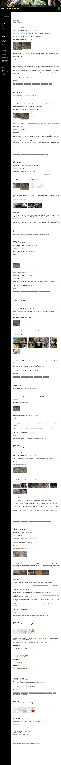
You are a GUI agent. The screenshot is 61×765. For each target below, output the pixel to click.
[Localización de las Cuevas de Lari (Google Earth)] (16, 408)
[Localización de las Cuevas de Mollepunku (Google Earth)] (16, 470)
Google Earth (47, 33)
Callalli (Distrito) (25, 521)
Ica (2, 63)
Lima (3, 67)
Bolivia (3, 38)
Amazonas (4, 50)
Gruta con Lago (17, 162)
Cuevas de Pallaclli (19, 242)
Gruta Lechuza (17, 92)
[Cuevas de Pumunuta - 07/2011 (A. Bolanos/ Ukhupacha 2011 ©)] (16, 340)
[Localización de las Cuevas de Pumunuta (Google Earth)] (16, 323)
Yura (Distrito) (44, 615)
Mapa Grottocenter (5, 16)
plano (40, 106)
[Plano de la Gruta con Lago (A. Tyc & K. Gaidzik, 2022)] (32, 185)
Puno (3, 70)
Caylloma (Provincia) (25, 154)
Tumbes (3, 74)
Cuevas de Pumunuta (19, 300)
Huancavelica (4, 60)
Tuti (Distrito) (16, 694)
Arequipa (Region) (17, 154)
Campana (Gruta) (17, 653)
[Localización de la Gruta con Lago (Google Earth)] (16, 185)
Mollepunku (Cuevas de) (43, 521)
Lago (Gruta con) (42, 234)
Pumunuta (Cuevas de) (18, 668)
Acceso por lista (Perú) (5, 28)
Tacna (3, 73)
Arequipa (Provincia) (17, 615)
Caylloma (31, 24)
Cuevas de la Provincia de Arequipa (24, 703)
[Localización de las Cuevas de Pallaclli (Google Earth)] (16, 265)
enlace (41, 67)
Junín (3, 64)
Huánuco (3, 61)
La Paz (3, 43)
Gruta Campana (18, 22)
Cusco (3, 58)
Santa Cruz (4, 47)
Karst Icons (46, 642)
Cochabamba (4, 41)
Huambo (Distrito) (34, 154)
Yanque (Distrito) (46, 291)
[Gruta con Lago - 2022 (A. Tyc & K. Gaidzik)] (16, 205)
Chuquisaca (4, 40)
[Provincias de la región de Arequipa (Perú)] (23, 631)
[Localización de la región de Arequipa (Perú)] (16, 631)
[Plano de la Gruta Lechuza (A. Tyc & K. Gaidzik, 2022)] (32, 115)
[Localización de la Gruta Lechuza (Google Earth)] (16, 115)
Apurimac (3, 53)
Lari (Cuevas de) (33, 438)
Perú (18, 20)
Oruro (3, 44)
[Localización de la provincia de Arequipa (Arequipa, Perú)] (31, 710)
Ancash (3, 51)
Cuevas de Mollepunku (20, 447)
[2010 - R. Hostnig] (16, 572)
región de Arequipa (38, 638)
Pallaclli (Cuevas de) (34, 291)
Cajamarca (4, 57)
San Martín (4, 71)
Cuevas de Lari (17, 385)
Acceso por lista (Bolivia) (5, 32)
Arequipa (14, 20)
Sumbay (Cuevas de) (37, 615)
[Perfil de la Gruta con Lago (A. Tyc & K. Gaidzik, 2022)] (40, 185)
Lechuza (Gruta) (42, 154)
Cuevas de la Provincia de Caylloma (24, 624)
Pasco (3, 68)
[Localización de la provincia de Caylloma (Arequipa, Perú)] (31, 631)
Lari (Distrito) (40, 438)
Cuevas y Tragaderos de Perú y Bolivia (10, 8)
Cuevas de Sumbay (19, 529)
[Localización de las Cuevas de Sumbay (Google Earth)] (16, 554)
